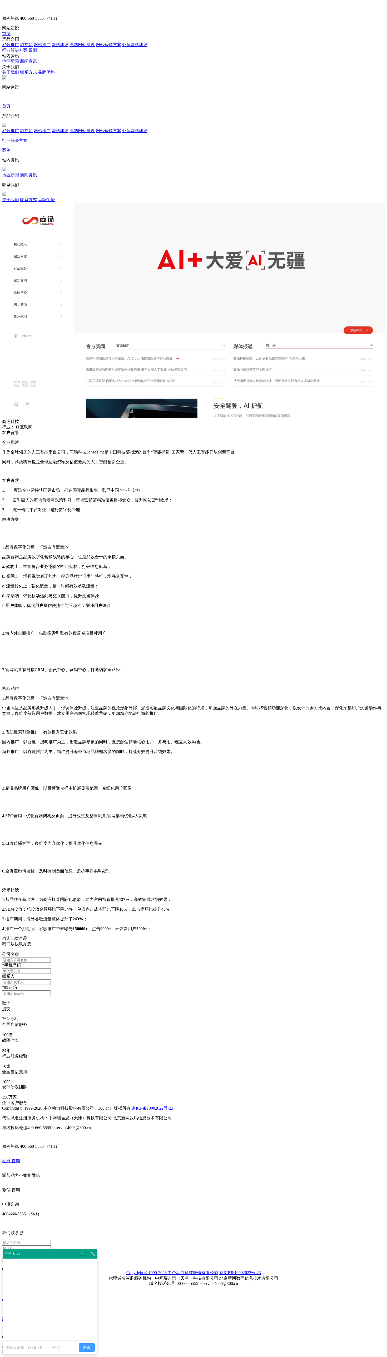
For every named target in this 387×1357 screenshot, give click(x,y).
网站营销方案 (108, 44)
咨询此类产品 (14, 938)
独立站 (26, 44)
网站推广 (42, 44)
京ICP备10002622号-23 (152, 1108)
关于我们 (10, 72)
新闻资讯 (28, 61)
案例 (32, 50)
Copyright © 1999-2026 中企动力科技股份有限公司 (172, 1272)
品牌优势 (46, 72)
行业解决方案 (14, 50)
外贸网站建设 (134, 44)
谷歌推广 (10, 44)
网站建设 (60, 44)
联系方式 (28, 72)
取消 (6, 1003)
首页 (6, 33)
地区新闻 (10, 61)
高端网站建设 (82, 44)
